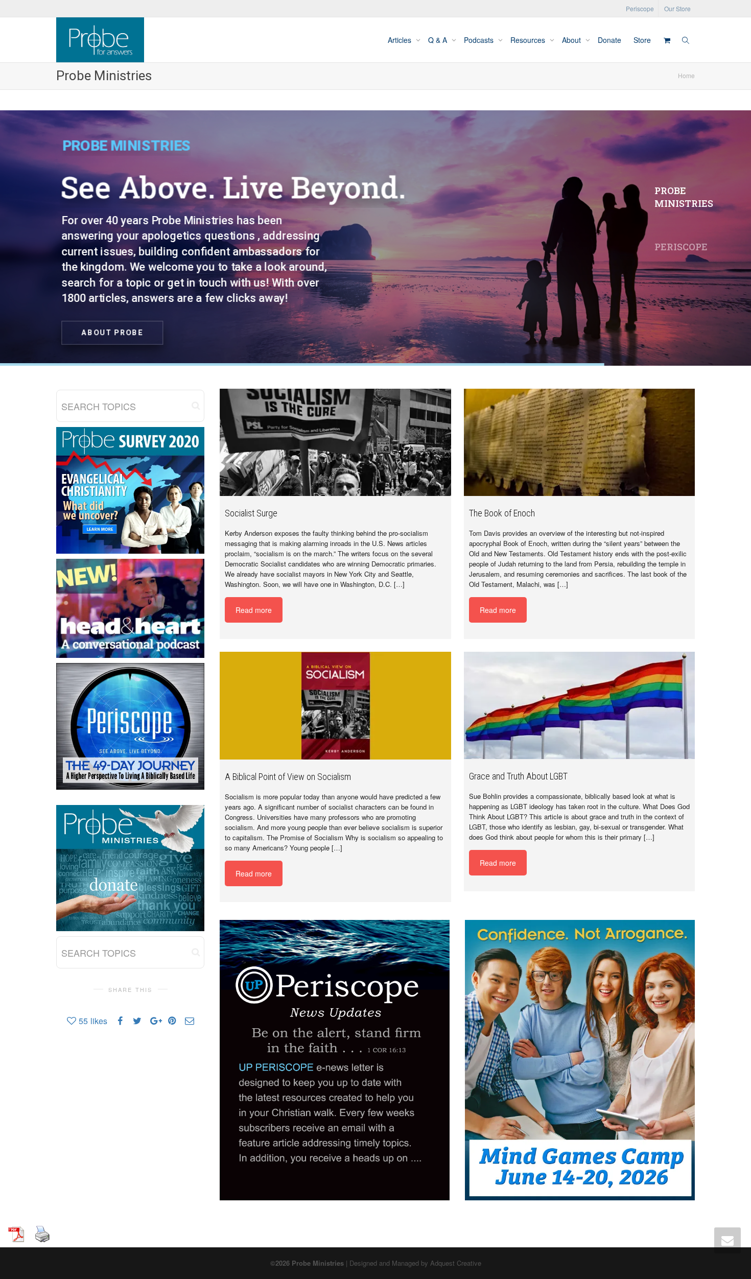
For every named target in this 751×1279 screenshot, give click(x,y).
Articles (400, 40)
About (572, 40)
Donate (609, 40)
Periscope (640, 8)
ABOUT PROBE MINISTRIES (379, 330)
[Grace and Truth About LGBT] (579, 705)
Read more (254, 610)
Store (642, 40)
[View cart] (666, 39)
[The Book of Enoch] (579, 442)
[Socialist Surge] (335, 442)
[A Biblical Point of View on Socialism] (335, 705)
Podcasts (480, 40)
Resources (528, 40)
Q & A (438, 40)
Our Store (677, 8)
